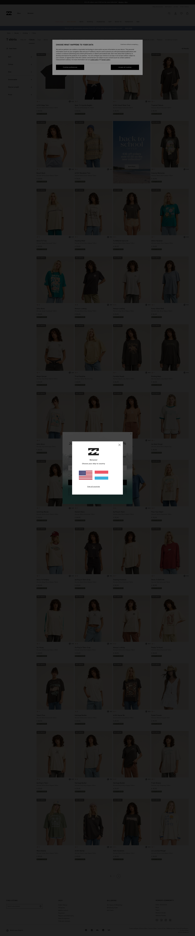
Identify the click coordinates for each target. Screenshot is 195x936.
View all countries (93, 487)
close (119, 445)
